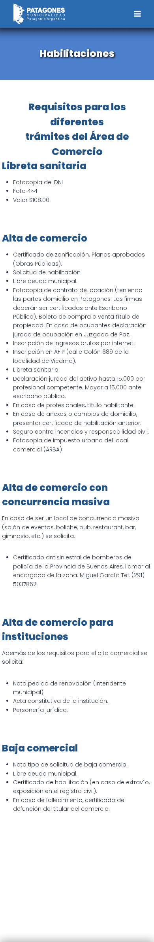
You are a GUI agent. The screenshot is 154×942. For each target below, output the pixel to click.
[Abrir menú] (137, 14)
